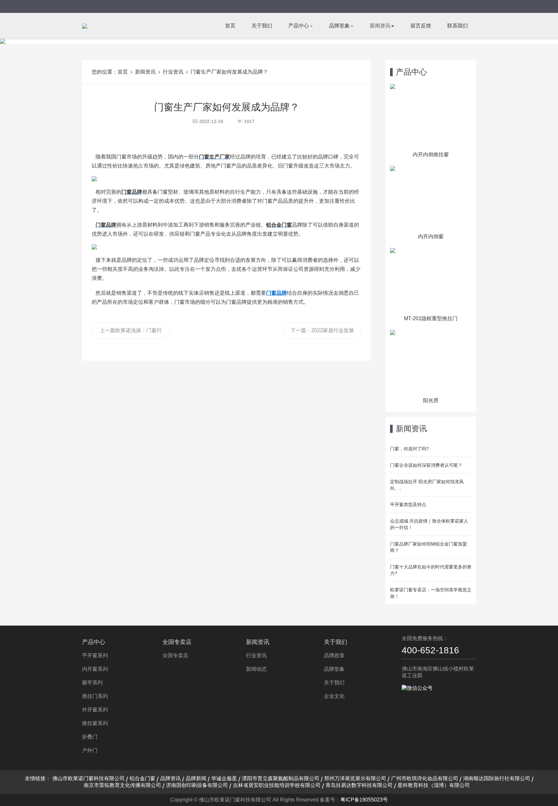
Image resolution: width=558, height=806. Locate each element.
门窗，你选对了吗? (409, 448)
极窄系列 (92, 682)
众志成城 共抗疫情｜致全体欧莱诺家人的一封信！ (429, 524)
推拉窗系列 (95, 723)
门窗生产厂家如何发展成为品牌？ (229, 72)
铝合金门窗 (142, 778)
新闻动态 (256, 669)
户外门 (90, 750)
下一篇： (322, 333)
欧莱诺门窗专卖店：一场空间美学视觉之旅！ (430, 593)
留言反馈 (420, 25)
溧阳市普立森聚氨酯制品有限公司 (280, 778)
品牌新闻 (196, 778)
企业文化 (334, 696)
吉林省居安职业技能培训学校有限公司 (277, 785)
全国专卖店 (176, 642)
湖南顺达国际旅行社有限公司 (496, 778)
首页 (230, 25)
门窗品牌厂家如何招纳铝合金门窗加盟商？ (428, 547)
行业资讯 (173, 72)
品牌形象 (339, 25)
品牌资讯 (170, 778)
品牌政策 (334, 655)
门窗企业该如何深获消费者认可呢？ (426, 465)
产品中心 (298, 25)
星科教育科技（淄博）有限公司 (434, 785)
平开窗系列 (95, 655)
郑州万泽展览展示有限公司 (355, 778)
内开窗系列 (95, 669)
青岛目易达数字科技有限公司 (359, 785)
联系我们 (457, 25)
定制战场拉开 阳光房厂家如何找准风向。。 (427, 485)
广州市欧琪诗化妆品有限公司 (424, 778)
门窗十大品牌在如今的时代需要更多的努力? (430, 570)
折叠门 (90, 737)
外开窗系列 (95, 709)
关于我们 (262, 25)
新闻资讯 (380, 25)
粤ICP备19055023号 (364, 799)
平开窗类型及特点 (408, 504)
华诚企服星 (224, 778)
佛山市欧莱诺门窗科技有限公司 (88, 778)
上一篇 (131, 333)
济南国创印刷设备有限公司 (197, 785)
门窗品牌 (276, 293)
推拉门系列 (95, 696)
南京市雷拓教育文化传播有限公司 (122, 785)
